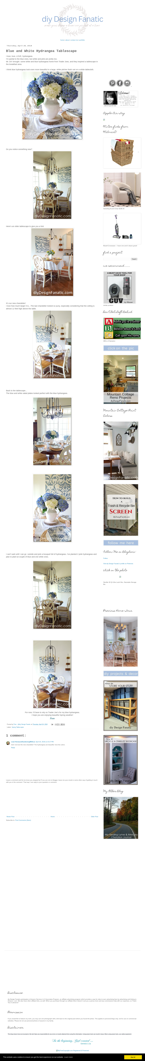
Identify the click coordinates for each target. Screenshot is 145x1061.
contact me (74, 40)
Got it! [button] (133, 1057)
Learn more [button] (68, 1057)
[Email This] (56, 724)
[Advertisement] (52, 799)
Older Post (94, 816)
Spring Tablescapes (18, 727)
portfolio (82, 40)
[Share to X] (60, 724)
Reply (13, 747)
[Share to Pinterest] (64, 724)
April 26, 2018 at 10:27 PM (45, 742)
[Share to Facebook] (62, 724)
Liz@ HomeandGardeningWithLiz (23, 742)
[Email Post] (52, 724)
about (67, 40)
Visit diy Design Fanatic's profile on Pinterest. (118, 563)
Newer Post (10, 816)
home (62, 40)
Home (53, 816)
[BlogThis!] (58, 724)
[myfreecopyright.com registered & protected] (72, 1050)
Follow (105, 558)
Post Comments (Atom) (23, 820)
